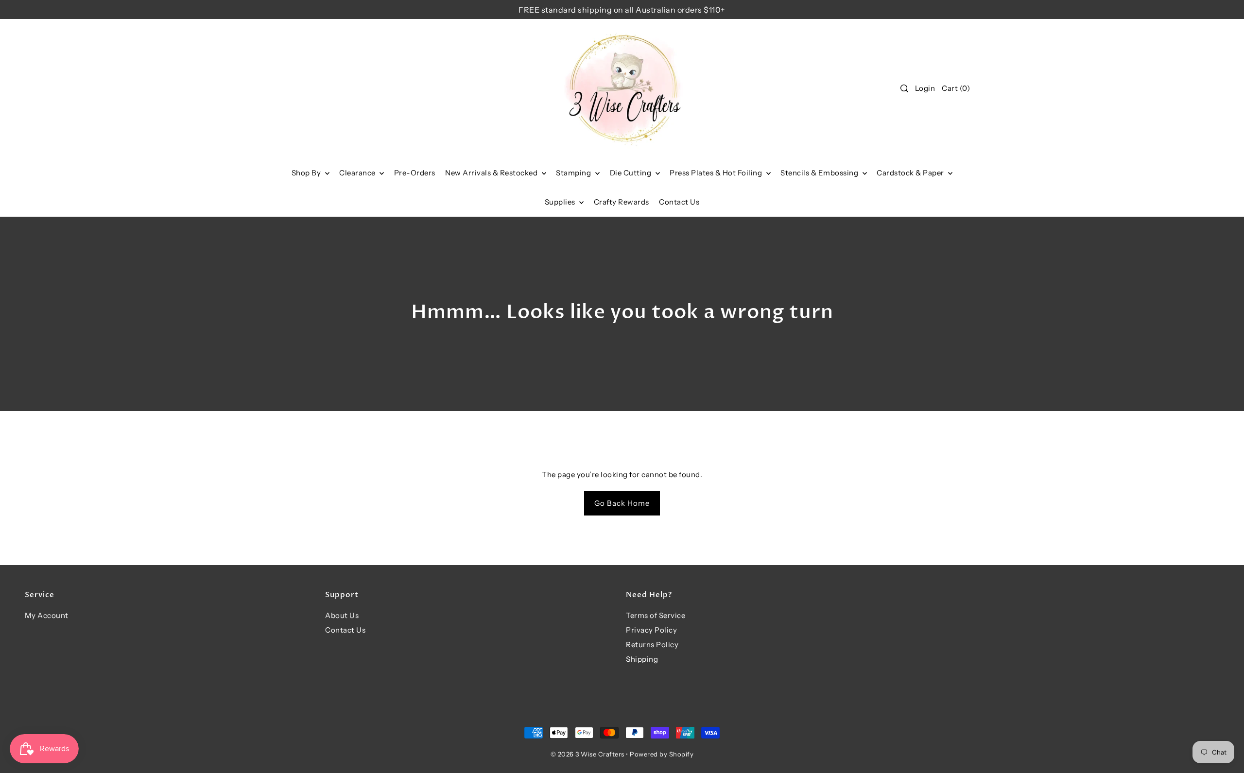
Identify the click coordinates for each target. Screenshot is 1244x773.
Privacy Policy (651, 630)
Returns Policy (652, 644)
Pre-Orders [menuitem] (414, 172)
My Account (47, 615)
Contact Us (345, 630)
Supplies (561, 201)
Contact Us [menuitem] (679, 201)
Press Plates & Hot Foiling (717, 172)
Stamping (574, 172)
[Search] (904, 88)
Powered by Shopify (661, 754)
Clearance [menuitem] (358, 172)
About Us (342, 615)
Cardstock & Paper (911, 172)
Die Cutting (631, 172)
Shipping (642, 659)
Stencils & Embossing (820, 172)
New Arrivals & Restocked (492, 172)
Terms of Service (655, 615)
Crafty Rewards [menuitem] (621, 201)
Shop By (307, 172)
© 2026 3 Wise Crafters (587, 754)
